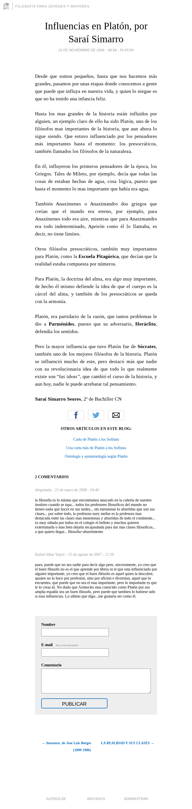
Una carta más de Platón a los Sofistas (96, 448)
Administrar (136, 799)
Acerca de (56, 799)
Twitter (96, 415)
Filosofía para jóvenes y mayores (52, 6)
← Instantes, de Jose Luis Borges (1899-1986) (66, 746)
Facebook (76, 415)
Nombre (48, 624)
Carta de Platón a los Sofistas (96, 439)
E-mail (59, 645)
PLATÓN (127, 50)
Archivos (96, 799)
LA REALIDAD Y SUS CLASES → (127, 743)
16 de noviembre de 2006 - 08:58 (87, 50)
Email (116, 415)
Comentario (51, 665)
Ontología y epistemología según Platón (96, 456)
